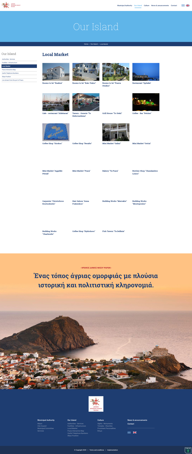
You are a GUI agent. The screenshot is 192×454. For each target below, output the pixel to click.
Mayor (40, 423)
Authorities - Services (8, 59)
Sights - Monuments (105, 423)
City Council (42, 426)
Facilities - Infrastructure (9, 63)
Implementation (112, 450)
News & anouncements (137, 420)
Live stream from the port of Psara (12, 80)
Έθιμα (100, 431)
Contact (174, 5)
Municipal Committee (46, 428)
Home (86, 44)
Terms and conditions (97, 450)
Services (41, 431)
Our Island (94, 44)
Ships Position (6, 77)
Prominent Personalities (107, 428)
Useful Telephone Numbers (10, 73)
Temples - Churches (105, 426)
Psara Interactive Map (9, 70)
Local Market (6, 66)
